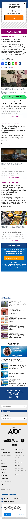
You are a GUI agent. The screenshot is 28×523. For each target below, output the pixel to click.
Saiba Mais (21, 514)
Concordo (7, 514)
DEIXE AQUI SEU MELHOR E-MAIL (14, 17)
